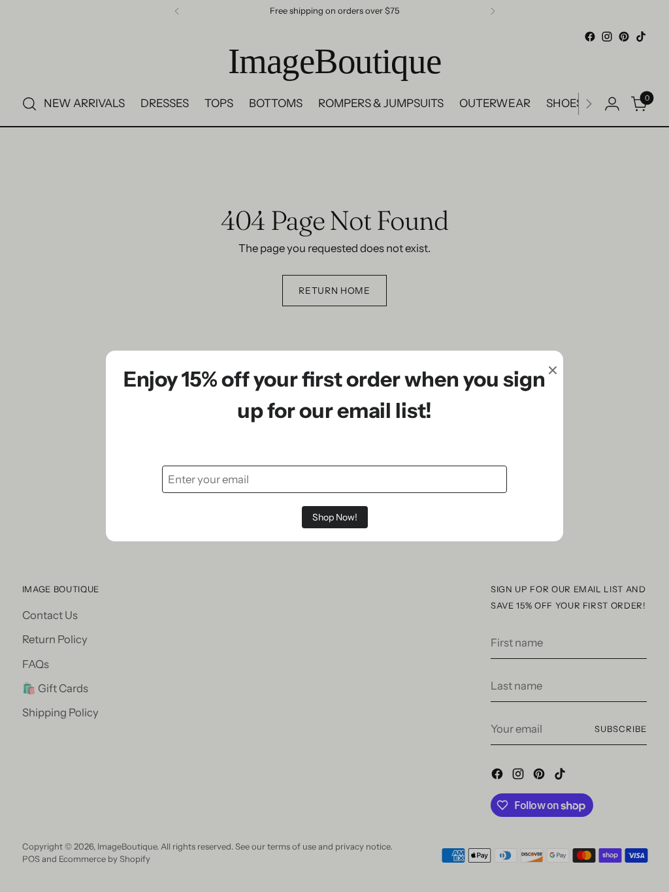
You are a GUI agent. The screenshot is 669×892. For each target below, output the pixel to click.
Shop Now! (334, 517)
